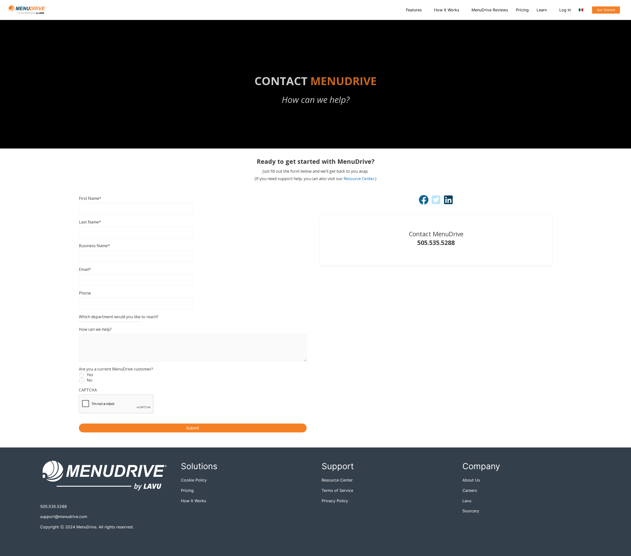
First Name (90, 198)
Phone (85, 293)
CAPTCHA (88, 390)
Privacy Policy (335, 500)
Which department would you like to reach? (118, 316)
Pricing (187, 490)
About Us (471, 480)
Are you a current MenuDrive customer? (116, 369)
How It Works (193, 500)
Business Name (94, 245)
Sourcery (470, 510)
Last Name (90, 222)
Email (85, 269)
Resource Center (359, 178)
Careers (469, 490)
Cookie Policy (194, 480)
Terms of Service (337, 490)
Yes (90, 374)
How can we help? (95, 329)
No (89, 380)
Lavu (466, 500)
